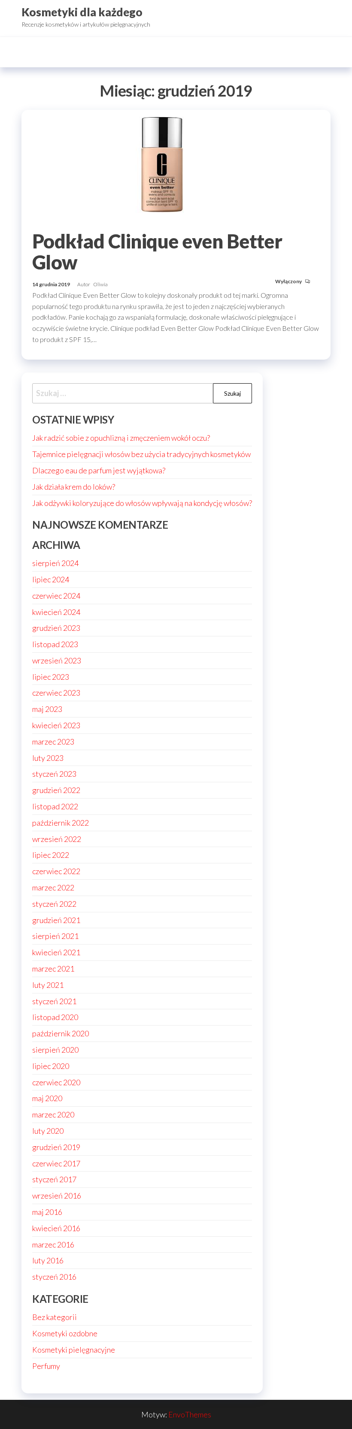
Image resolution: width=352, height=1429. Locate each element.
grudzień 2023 (56, 628)
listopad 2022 (55, 806)
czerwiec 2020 (56, 1082)
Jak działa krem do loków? (73, 486)
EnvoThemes (189, 1414)
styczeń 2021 (54, 1001)
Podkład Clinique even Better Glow (157, 252)
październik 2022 (60, 822)
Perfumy (46, 1366)
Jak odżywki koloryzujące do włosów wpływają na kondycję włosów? (142, 503)
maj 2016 (47, 1212)
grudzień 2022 (56, 790)
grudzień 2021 (56, 920)
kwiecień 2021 (56, 952)
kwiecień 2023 (56, 725)
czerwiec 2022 (56, 871)
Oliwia (100, 284)
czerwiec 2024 (56, 595)
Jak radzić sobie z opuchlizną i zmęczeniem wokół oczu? (121, 437)
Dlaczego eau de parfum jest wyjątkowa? (98, 470)
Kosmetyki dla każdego (82, 12)
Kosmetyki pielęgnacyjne (73, 1349)
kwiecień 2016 (56, 1228)
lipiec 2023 (50, 676)
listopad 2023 (55, 644)
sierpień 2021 (55, 936)
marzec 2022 (53, 887)
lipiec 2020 (50, 1066)
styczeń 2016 (54, 1276)
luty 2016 (48, 1260)
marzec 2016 (53, 1244)
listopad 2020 (55, 1017)
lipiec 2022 (50, 855)
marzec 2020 (53, 1114)
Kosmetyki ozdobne (64, 1333)
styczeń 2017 (54, 1179)
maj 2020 (47, 1098)
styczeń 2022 (54, 903)
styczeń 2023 (54, 773)
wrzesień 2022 (56, 839)
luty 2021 (48, 985)
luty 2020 (48, 1130)
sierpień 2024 (55, 563)
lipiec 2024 (50, 579)
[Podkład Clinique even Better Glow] (176, 166)
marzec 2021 (53, 968)
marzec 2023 (53, 741)
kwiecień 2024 (56, 612)
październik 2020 (60, 1033)
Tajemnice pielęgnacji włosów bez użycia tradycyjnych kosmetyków (141, 454)
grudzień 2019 (56, 1147)
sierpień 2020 (55, 1049)
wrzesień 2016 (56, 1195)
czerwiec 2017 (56, 1163)
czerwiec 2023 (56, 692)
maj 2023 (47, 709)
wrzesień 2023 (56, 660)
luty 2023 (48, 758)
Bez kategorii (54, 1317)
